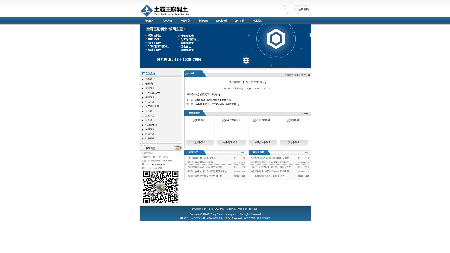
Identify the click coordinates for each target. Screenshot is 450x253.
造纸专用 (150, 101)
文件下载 (239, 20)
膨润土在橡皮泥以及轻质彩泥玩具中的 (207, 171)
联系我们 (305, 9)
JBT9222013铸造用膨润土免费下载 (213, 100)
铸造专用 (150, 97)
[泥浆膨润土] (294, 120)
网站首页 (149, 20)
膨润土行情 (221, 20)
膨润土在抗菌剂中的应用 (200, 162)
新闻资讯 (231, 209)
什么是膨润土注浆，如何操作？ (268, 176)
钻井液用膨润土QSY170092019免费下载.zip (217, 104)
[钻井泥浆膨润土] (231, 120)
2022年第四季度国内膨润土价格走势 (270, 157)
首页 (296, 75)
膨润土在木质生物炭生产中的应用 (205, 176)
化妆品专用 (151, 124)
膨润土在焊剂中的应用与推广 (203, 157)
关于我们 (167, 20)
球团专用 (150, 88)
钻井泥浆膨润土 (231, 142)
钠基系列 (150, 83)
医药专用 (150, 133)
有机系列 (150, 111)
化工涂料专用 (152, 106)
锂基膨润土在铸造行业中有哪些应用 (270, 171)
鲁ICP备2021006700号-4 (237, 217)
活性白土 (150, 115)
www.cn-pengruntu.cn (158, 164)
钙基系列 (150, 79)
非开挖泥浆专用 (153, 92)
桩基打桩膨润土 (263, 142)
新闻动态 (203, 20)
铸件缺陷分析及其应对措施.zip (203, 94)
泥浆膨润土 (294, 142)
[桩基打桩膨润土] (262, 120)
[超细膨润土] (200, 120)
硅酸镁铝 (150, 138)
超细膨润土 (200, 142)
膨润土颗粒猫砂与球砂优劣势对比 (205, 167)
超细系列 (150, 120)
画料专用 (150, 129)
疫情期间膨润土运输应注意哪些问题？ (271, 162)
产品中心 (185, 20)
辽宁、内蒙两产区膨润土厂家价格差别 (271, 167)
